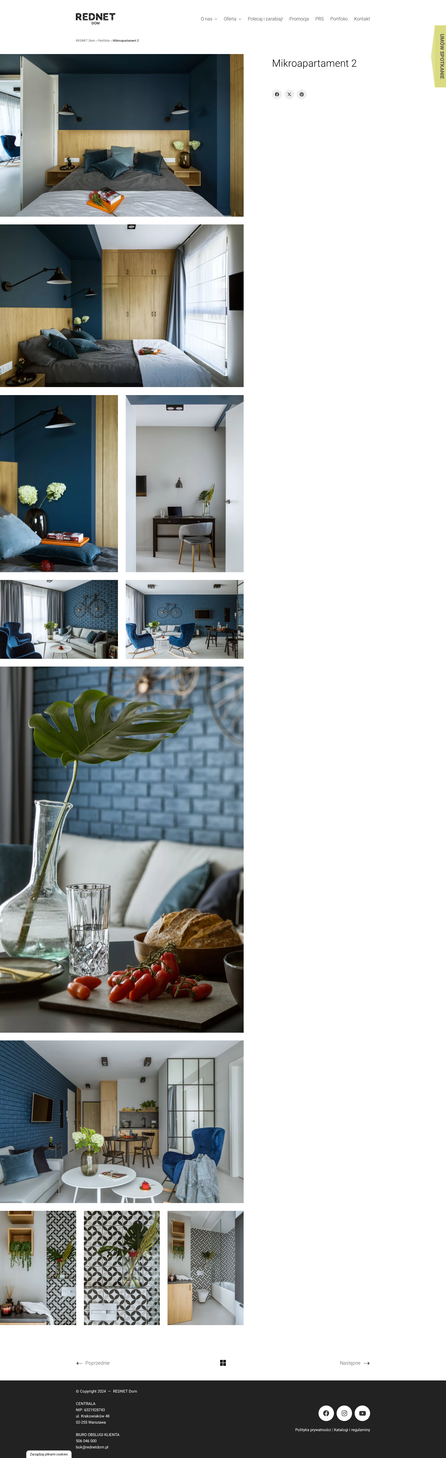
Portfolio (104, 40)
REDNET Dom (85, 40)
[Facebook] (277, 94)
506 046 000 (86, 1441)
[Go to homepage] (103, 19)
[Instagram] (344, 1413)
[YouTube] (362, 1413)
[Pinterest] (302, 94)
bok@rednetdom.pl (92, 1447)
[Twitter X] (289, 94)
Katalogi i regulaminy (352, 1429)
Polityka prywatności (313, 1429)
